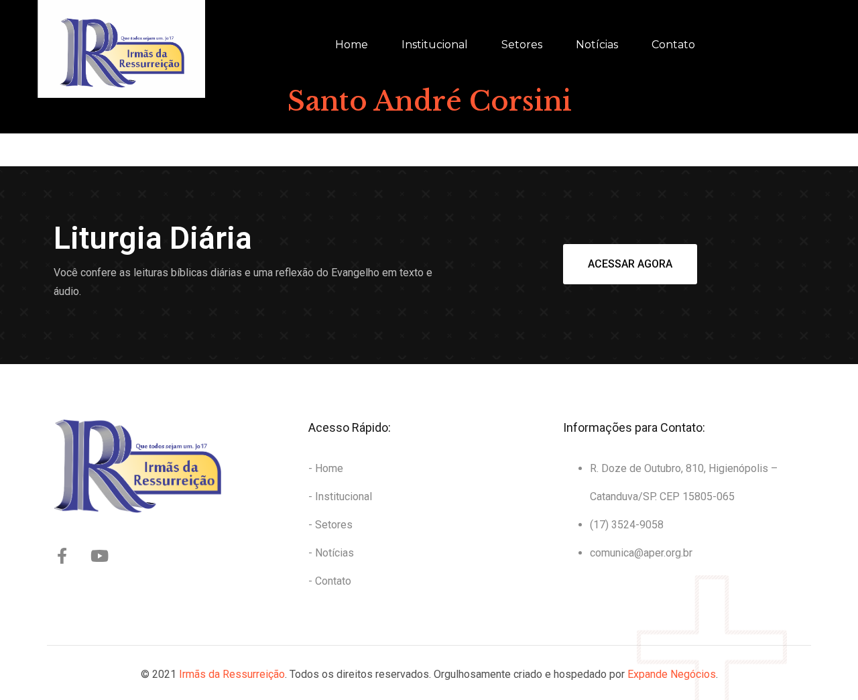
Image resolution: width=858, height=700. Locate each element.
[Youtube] (99, 556)
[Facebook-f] (62, 556)
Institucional (435, 44)
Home (351, 44)
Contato (673, 44)
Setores (521, 44)
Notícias (597, 44)
